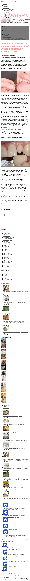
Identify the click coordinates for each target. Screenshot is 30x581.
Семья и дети (6, 262)
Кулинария (6, 246)
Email (2, 214)
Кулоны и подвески (8, 281)
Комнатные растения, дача (10, 244)
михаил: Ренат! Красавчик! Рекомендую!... (14, 523)
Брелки (5, 274)
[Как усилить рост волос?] (3, 397)
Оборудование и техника (9, 254)
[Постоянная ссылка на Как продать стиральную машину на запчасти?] (6, 439)
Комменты (6, 408)
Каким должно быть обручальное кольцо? (13, 424)
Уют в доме (6, 266)
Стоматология (5, 55)
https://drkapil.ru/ (21, 175)
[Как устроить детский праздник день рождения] (3, 359)
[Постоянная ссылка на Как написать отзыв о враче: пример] (6, 414)
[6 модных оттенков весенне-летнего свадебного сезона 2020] (3, 353)
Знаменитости (7, 29)
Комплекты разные (8, 279)
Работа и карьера (7, 261)
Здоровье (5, 33)
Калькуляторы (7, 37)
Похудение (6, 34)
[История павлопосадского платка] (3, 375)
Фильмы (5, 268)
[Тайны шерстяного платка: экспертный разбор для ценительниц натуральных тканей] (3, 342)
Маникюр (5, 249)
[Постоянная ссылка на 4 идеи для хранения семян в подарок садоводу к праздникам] (6, 301)
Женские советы (7, 238)
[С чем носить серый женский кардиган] (3, 386)
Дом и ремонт (6, 236)
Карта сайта (6, 8)
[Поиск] (1, 1)
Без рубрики (6, 233)
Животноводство (7, 240)
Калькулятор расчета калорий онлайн (15, 39)
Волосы (5, 30)
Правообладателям (8, 10)
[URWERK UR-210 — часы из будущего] (3, 370)
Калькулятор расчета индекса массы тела (16, 38)
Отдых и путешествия (8, 256)
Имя (2, 212)
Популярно (6, 405)
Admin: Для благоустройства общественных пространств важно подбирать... (14, 516)
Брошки (5, 275)
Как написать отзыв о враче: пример (12, 416)
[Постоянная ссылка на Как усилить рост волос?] (6, 431)
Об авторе (6, 6)
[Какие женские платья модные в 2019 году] (3, 381)
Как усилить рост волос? (9, 432)
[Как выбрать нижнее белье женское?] (3, 402)
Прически (5, 260)
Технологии (6, 265)
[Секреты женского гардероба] (3, 348)
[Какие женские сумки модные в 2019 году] (3, 364)
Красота (5, 31)
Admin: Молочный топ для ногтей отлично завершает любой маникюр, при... (14, 509)
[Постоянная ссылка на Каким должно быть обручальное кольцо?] (6, 422)
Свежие (5, 406)
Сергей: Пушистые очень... (10, 529)
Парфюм (5, 257)
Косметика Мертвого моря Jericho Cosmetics (14, 448)
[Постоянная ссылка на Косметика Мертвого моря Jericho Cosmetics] (6, 447)
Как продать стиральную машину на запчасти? (15, 440)
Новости (5, 252)
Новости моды (7, 26)
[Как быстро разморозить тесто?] (3, 391)
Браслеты (5, 273)
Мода (4, 27)
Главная (5, 4)
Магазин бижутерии (8, 9)
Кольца (5, 278)
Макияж (5, 35)
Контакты (5, 5)
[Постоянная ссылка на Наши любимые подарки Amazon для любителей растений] (6, 330)
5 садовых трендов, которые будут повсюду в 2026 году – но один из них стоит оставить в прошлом (16, 312)
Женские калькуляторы (9, 237)
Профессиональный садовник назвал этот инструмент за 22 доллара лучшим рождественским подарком (16, 322)
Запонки (5, 277)
